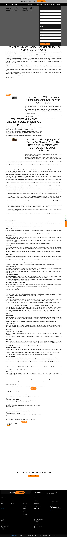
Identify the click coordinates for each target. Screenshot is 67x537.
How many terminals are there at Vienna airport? (14, 404)
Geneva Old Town (36, 521)
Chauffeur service (36, 503)
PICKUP (41, 9)
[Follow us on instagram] (37, 511)
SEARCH (41, 26)
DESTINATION (42, 12)
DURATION (41, 30)
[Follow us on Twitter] (34, 511)
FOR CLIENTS (36, 4)
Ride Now (8, 425)
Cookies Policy (25, 508)
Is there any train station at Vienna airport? (13, 413)
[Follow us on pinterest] (38, 511)
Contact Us (24, 501)
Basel (1, 501)
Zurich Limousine (3, 532)
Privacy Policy (25, 506)
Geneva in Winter (36, 520)
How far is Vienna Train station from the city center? (14, 418)
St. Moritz (2, 519)
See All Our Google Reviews (33, 475)
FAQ (23, 513)
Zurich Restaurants (37, 525)
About (24, 500)
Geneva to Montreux (4, 529)
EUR (29, 4)
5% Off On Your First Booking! (11, 423)
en (32, 4)
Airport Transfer (36, 500)
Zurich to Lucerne (3, 521)
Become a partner (25, 503)
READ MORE (8, 431)
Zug (12, 506)
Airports (52, 4)
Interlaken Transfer (3, 527)
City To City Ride (25, 514)
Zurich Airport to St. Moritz (5, 526)
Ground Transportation (37, 506)
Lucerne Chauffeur (3, 528)
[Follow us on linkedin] (40, 511)
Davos (12, 500)
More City (2, 508)
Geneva (12, 501)
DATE (41, 15)
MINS (41, 21)
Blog (23, 511)
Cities (40, 4)
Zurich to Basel (3, 520)
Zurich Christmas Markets (38, 526)
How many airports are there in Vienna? (12, 399)
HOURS (41, 18)
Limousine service (36, 501)
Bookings (58, 4)
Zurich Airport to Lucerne (4, 525)
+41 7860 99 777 (41, 1)
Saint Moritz (2, 503)
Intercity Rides (46, 4)
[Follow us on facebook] (35, 511)
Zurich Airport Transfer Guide (38, 519)
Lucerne (12, 503)
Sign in (55, 501)
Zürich (2, 500)
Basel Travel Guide (36, 527)
